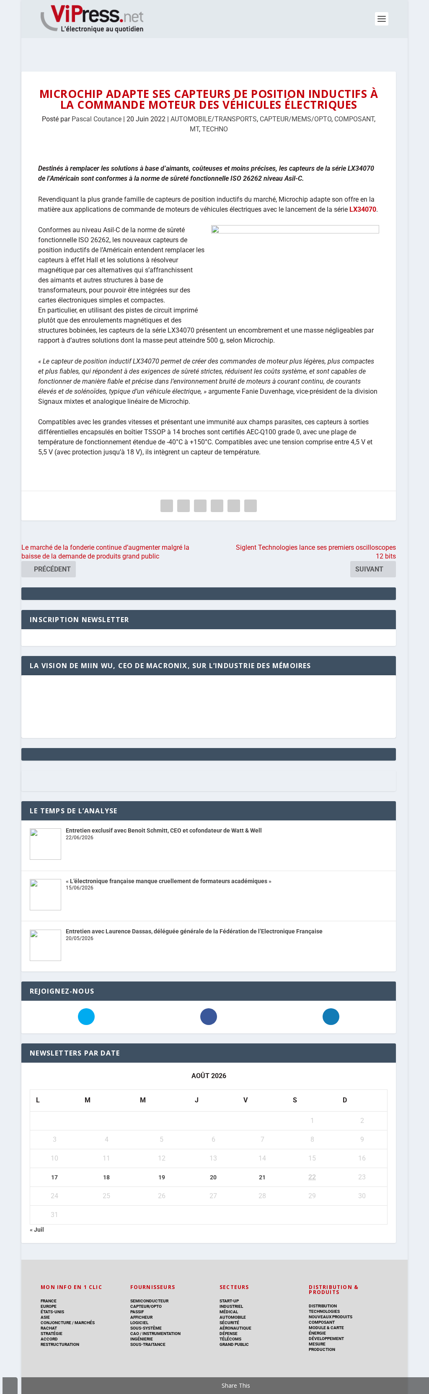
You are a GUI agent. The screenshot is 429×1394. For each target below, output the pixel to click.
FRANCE (49, 1301)
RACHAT (49, 1328)
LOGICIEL (139, 1322)
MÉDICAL (229, 1311)
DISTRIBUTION (323, 1306)
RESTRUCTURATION (60, 1344)
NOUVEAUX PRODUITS (330, 1317)
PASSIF (137, 1311)
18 (106, 1177)
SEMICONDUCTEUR (149, 1301)
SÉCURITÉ (229, 1322)
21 (262, 1177)
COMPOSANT (354, 119)
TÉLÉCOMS (230, 1339)
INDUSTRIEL (231, 1306)
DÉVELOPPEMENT (326, 1338)
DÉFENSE (229, 1333)
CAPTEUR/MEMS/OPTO (295, 119)
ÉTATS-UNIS (52, 1311)
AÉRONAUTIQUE (235, 1328)
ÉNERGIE (317, 1333)
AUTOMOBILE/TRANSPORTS (214, 119)
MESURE (317, 1344)
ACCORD (49, 1339)
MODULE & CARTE (326, 1327)
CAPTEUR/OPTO (146, 1306)
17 (54, 1177)
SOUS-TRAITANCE (147, 1344)
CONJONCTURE (56, 1322)
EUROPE (49, 1306)
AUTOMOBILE (233, 1317)
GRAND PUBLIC (234, 1344)
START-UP (229, 1301)
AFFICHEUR (141, 1317)
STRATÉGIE (51, 1333)
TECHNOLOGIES (324, 1311)
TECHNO (215, 129)
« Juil (37, 1229)
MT (194, 129)
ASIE (45, 1317)
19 (161, 1177)
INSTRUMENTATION (161, 1333)
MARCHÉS (85, 1322)
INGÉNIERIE (141, 1339)
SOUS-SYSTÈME (146, 1328)
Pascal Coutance (96, 119)
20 (213, 1177)
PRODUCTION (322, 1349)
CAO (134, 1333)
